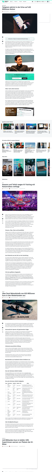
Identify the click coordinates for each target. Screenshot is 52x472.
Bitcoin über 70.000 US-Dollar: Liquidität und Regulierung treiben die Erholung (18, 151)
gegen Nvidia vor (14, 275)
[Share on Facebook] (2, 214)
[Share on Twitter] (2, 39)
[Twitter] (34, 1)
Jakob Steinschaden (6, 11)
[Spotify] (42, 1)
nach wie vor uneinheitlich (14, 279)
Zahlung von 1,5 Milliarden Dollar (10, 277)
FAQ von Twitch (20, 234)
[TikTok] (40, 1)
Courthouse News (19, 262)
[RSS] (43, 1)
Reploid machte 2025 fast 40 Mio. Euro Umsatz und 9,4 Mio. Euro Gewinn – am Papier (41, 151)
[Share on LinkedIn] (2, 41)
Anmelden (24, 78)
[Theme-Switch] (48, 1)
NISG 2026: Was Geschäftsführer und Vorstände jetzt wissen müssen (19, 132)
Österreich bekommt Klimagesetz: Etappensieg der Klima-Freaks (6, 151)
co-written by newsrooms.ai (14, 188)
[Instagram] (35, 1)
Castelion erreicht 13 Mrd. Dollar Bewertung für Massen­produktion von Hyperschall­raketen (30, 151)
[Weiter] (50, 129)
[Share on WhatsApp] (2, 43)
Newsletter (24, 1)
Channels (15, 1)
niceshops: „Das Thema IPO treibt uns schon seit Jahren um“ (8, 132)
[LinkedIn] (37, 1)
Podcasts (20, 1)
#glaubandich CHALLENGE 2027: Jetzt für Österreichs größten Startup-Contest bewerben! (31, 132)
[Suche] (45, 1)
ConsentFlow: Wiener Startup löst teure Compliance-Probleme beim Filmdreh (42, 132)
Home (11, 1)
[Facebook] (32, 1)
